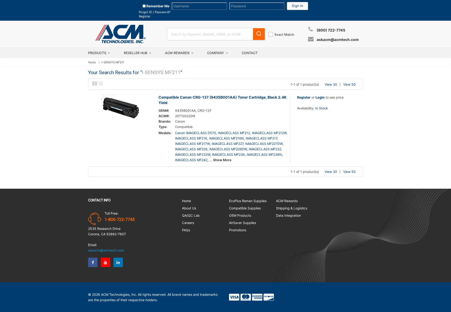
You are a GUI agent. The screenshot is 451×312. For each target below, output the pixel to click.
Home (92, 62)
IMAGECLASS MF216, (191, 138)
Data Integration (288, 215)
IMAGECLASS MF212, (234, 133)
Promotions (237, 230)
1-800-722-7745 (120, 219)
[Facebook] (92, 262)
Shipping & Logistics (291, 208)
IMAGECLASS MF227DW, (264, 144)
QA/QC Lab (191, 215)
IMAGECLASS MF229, (191, 149)
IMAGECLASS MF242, (191, 160)
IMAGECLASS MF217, (262, 138)
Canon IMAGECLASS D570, (196, 133)
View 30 (331, 84)
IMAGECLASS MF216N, (227, 138)
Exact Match (284, 34)
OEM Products (240, 215)
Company (216, 53)
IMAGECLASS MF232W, (193, 154)
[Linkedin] (118, 262)
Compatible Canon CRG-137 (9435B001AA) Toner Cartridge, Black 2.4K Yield (223, 100)
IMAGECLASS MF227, (228, 144)
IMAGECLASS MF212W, (270, 133)
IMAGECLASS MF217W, (193, 144)
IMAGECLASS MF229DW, (228, 149)
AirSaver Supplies (242, 223)
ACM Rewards (178, 53)
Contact (250, 53)
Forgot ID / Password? (154, 12)
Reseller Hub (136, 53)
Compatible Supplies (245, 208)
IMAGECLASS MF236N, (265, 154)
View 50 (349, 84)
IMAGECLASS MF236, (229, 154)
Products (97, 53)
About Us (189, 208)
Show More (222, 160)
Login (320, 97)
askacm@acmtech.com (338, 39)
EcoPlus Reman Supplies (248, 201)
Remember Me (157, 6)
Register (145, 16)
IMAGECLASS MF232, (265, 149)
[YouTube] (105, 262)
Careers (188, 223)
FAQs (186, 230)
